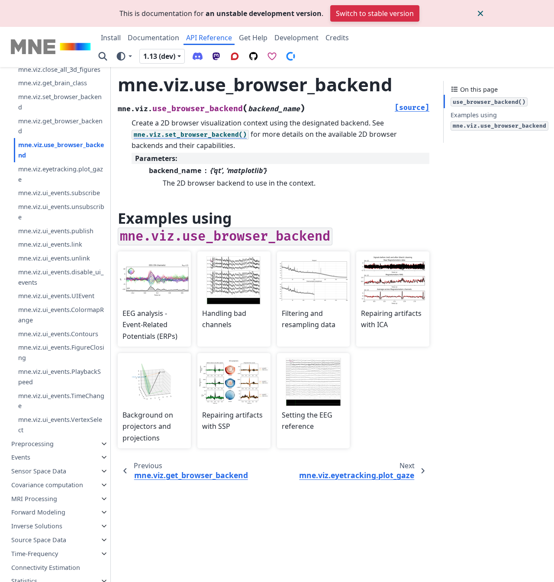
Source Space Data (38, 540)
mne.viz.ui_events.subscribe (59, 193)
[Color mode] (124, 55)
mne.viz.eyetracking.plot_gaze (60, 174)
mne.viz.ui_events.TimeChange (61, 401)
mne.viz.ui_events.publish (55, 231)
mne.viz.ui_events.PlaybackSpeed (59, 376)
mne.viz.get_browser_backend (60, 126)
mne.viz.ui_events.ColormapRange (61, 314)
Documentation (153, 37)
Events (20, 457)
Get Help (253, 37)
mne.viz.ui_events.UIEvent (56, 296)
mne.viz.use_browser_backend (61, 150)
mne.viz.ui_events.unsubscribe (61, 212)
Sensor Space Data (38, 471)
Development (296, 37)
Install (111, 37)
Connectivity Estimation (45, 567)
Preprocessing (32, 444)
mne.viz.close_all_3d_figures (59, 69)
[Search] (102, 55)
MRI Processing (34, 499)
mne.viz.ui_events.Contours (58, 334)
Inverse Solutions (36, 526)
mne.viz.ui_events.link (50, 244)
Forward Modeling (38, 512)
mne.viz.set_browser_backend (60, 102)
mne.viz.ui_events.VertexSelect (60, 424)
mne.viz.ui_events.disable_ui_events (60, 277)
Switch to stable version (375, 13)
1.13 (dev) (159, 56)
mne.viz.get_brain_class (52, 83)
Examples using (498, 120)
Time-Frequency (34, 554)
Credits (337, 37)
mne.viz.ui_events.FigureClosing (61, 352)
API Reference (209, 37)
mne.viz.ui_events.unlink (54, 258)
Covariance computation (47, 485)
